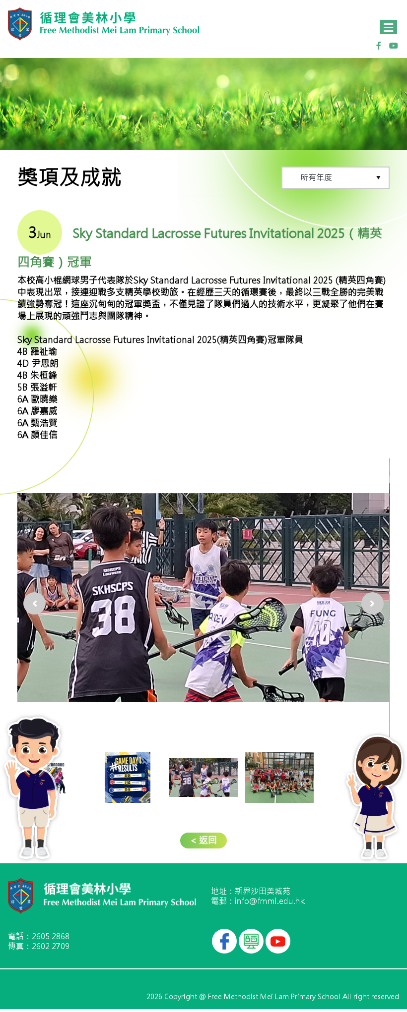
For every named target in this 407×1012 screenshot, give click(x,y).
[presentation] (34, 592)
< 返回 (203, 840)
